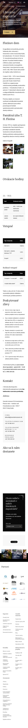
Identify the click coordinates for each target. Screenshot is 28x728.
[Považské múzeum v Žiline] (22, 577)
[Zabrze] (5, 589)
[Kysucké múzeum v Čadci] (14, 577)
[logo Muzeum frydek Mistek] (5, 600)
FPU (16, 658)
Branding (5, 712)
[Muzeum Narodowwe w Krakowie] (14, 583)
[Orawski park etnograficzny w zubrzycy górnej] (22, 583)
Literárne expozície (7, 623)
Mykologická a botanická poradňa (19, 638)
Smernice (5, 689)
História (17, 624)
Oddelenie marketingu (5, 660)
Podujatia (6, 32)
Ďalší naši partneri (19, 626)
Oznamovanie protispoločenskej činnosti (7, 715)
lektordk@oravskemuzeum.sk (13, 417)
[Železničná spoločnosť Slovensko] (14, 594)
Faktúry (4, 686)
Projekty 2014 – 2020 (19, 665)
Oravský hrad (6, 617)
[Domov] (4, 2)
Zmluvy (4, 681)
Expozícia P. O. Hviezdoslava (8, 6)
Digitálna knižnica (7, 719)
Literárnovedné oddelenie (6, 668)
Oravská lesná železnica (6, 620)
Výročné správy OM (20, 621)
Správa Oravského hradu (7, 671)
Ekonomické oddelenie (6, 664)
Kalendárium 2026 (19, 644)
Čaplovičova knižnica (6, 627)
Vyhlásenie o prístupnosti (6, 709)
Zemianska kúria (7, 629)
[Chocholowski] (22, 589)
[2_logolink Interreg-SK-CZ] (22, 600)
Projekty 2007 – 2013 (19, 661)
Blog (16, 632)
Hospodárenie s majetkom (6, 701)
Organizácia (18, 619)
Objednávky (5, 684)
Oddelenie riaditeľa (7, 653)
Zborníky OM (18, 655)
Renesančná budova (7, 632)
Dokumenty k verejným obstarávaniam (6, 696)
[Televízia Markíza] (5, 577)
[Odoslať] (20, 526)
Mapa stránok (18, 641)
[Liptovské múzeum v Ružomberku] (5, 583)
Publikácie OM (18, 652)
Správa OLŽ (5, 674)
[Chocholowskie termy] (14, 589)
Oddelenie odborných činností (7, 657)
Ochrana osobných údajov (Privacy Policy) (7, 705)
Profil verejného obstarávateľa (6, 692)
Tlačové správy (19, 635)
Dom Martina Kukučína (20, 6)
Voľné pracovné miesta (19, 630)
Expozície (11, 2)
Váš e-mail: (8, 523)
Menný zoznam (6, 651)
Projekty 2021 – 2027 (19, 668)
